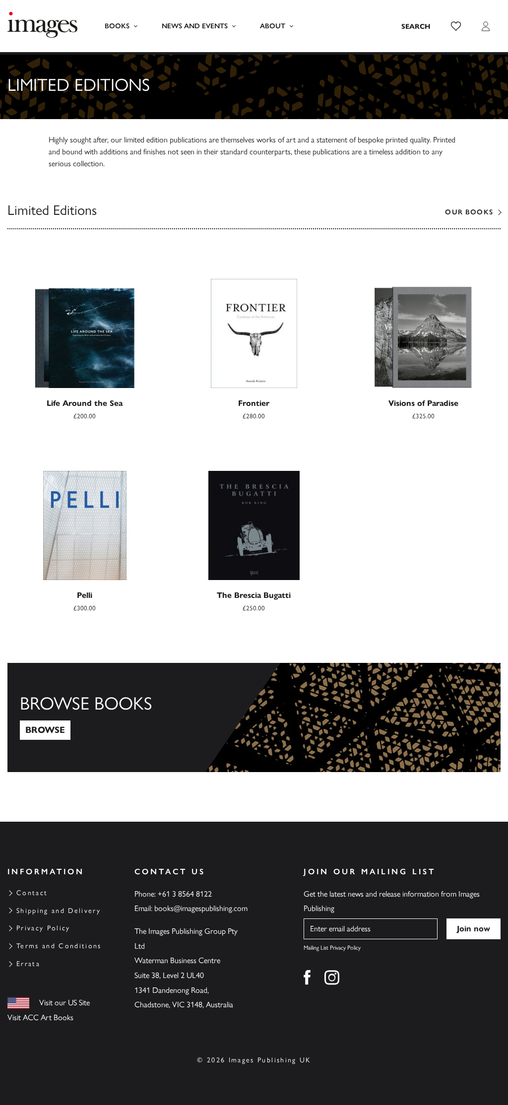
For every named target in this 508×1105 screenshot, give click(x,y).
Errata (28, 964)
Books (117, 26)
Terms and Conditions (59, 946)
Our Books (469, 212)
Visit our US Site (64, 1002)
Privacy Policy (43, 928)
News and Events (195, 26)
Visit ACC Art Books (40, 1017)
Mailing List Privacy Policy (332, 947)
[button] (456, 26)
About (272, 26)
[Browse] (254, 717)
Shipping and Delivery (58, 911)
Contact (32, 893)
